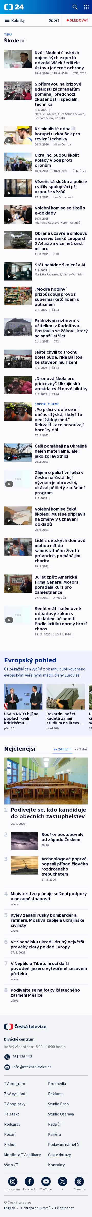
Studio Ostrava (61, 1113)
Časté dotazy (59, 1154)
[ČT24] (14, 7)
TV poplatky (14, 1103)
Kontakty (56, 1164)
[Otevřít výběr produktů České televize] (86, 7)
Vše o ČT (11, 1164)
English (9, 1208)
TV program (14, 1083)
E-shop (10, 1144)
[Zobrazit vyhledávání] (75, 7)
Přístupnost (64, 1208)
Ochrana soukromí (35, 1208)
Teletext (11, 1113)
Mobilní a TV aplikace (22, 1154)
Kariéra (54, 1134)
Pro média (57, 1083)
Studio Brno (58, 1103)
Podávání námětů (63, 1144)
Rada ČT (55, 1124)
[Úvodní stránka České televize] (25, 1026)
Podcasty (12, 1124)
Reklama (56, 1093)
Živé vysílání (14, 1093)
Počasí (10, 1134)
